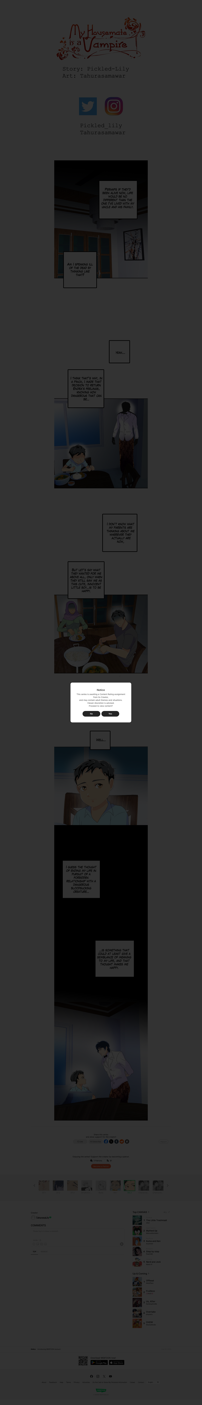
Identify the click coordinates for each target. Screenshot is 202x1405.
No (91, 713)
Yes (110, 713)
